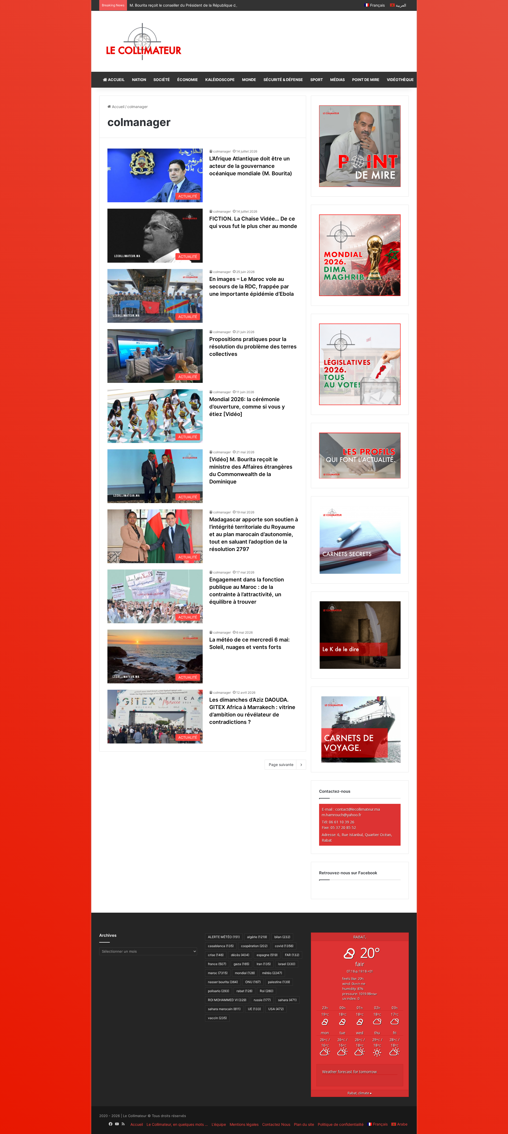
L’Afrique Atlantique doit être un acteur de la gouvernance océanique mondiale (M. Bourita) (250, 166)
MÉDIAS (337, 79)
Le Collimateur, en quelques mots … (177, 1124)
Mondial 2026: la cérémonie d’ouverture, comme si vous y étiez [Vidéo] (247, 406)
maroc (218, 973)
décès (240, 955)
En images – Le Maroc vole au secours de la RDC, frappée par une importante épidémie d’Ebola (251, 286)
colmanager (222, 151)
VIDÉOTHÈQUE (400, 79)
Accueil (117, 106)
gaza (241, 964)
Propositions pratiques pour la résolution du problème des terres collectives (253, 346)
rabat (244, 991)
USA (276, 1009)
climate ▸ (360, 1093)
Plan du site (304, 1124)
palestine (279, 982)
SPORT (316, 79)
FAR (292, 955)
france (217, 964)
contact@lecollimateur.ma (357, 809)
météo (272, 973)
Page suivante (281, 764)
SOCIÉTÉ (161, 79)
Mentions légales (244, 1124)
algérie (257, 937)
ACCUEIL (116, 79)
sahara (287, 1000)
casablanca (221, 946)
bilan (282, 937)
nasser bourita (223, 982)
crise (216, 955)
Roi (266, 991)
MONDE (249, 79)
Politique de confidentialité (341, 1124)
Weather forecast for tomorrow (349, 1071)
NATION (139, 79)
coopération (254, 946)
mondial (245, 973)
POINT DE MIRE (365, 79)
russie (262, 1000)
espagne (267, 955)
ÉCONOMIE (187, 79)
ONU (253, 982)
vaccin (217, 1018)
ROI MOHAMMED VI (227, 1000)
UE (254, 1009)
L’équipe (219, 1124)
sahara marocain (224, 1009)
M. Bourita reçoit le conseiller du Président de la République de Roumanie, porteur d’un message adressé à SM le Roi (230, 5)
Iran (264, 964)
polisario (218, 991)
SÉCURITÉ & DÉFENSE (283, 79)
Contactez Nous (276, 1124)
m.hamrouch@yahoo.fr (341, 814)
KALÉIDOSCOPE (220, 79)
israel (286, 964)
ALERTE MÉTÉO (224, 937)
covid (284, 946)
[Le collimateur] (143, 41)
